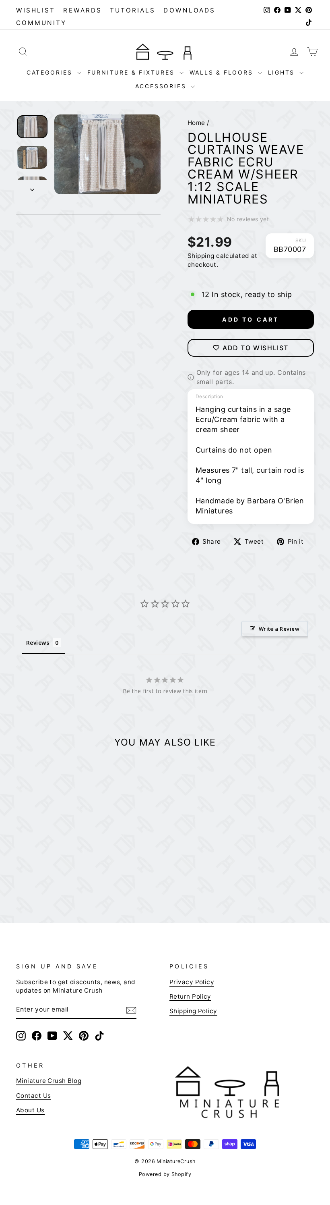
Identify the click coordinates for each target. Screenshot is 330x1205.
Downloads (189, 10)
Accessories (162, 86)
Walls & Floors (223, 72)
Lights (283, 72)
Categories (51, 72)
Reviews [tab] (37, 642)
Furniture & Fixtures (132, 72)
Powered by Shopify (165, 1174)
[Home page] (165, 51)
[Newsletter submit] (131, 1009)
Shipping (201, 256)
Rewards (82, 10)
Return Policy (190, 996)
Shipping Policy (193, 1011)
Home (196, 123)
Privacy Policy (191, 982)
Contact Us (33, 1095)
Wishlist (35, 10)
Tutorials (133, 10)
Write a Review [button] (279, 628)
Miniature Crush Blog (48, 1080)
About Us (30, 1110)
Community (41, 23)
